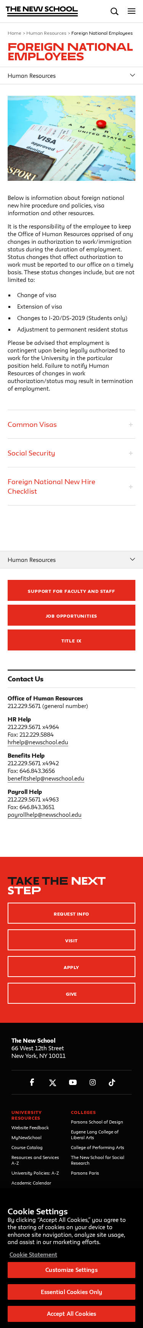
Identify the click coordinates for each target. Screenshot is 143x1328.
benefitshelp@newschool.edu (46, 778)
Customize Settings (71, 1270)
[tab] (71, 424)
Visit (71, 940)
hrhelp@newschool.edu (38, 742)
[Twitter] (52, 1082)
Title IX (71, 640)
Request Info (71, 913)
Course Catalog (27, 1147)
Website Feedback (30, 1127)
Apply (71, 967)
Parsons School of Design (97, 1121)
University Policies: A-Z (35, 1172)
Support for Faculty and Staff (71, 591)
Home (14, 32)
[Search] (114, 11)
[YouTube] (72, 1082)
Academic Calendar (31, 1182)
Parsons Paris (85, 1172)
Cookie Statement (33, 1254)
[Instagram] (93, 1082)
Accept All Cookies (71, 1313)
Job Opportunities (72, 615)
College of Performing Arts (97, 1147)
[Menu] (131, 11)
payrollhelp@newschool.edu (45, 814)
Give (71, 994)
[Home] (42, 12)
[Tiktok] (112, 1082)
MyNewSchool (26, 1137)
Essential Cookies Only (72, 1292)
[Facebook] (32, 1082)
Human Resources (46, 32)
